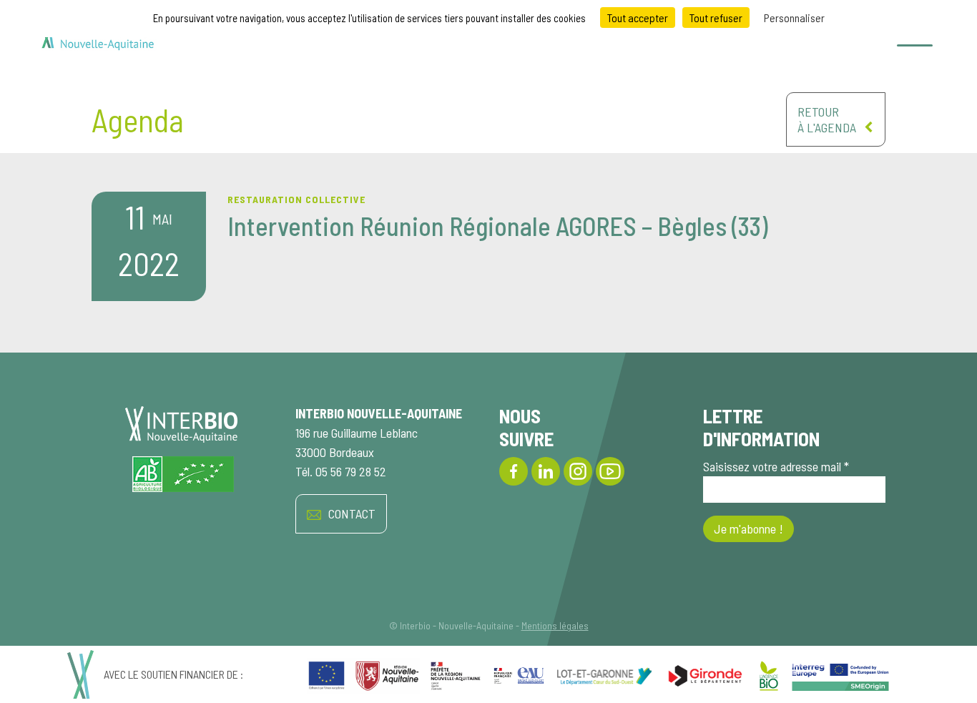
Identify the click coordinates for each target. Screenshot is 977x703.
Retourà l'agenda (826, 119)
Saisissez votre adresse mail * (776, 466)
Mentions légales (555, 625)
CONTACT (351, 513)
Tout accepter (637, 17)
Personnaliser (794, 17)
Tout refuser (715, 17)
